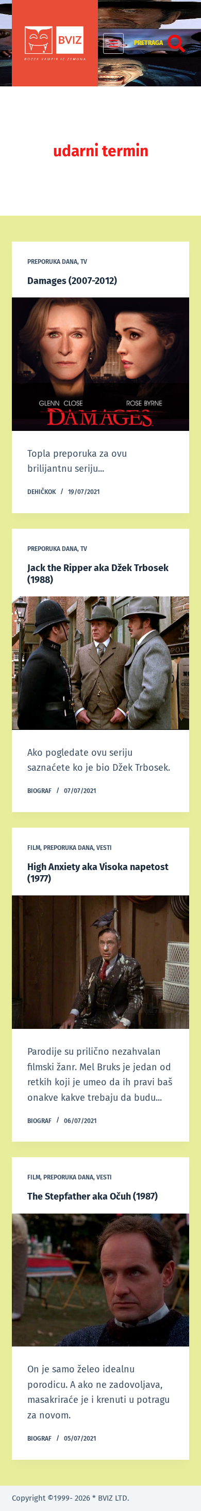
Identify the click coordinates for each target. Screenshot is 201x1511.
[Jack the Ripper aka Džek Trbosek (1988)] (100, 662)
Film (33, 847)
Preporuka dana (52, 261)
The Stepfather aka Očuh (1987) (92, 1196)
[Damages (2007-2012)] (100, 363)
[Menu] (113, 43)
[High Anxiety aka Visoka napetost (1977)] (100, 961)
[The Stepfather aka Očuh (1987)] (100, 1280)
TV (83, 261)
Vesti (104, 847)
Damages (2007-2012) (72, 281)
